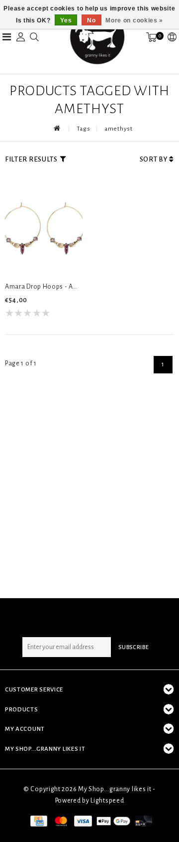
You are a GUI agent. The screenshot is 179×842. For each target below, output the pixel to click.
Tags (83, 129)
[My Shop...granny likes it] (96, 37)
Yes (66, 20)
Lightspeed (107, 800)
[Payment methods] (38, 820)
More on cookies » (134, 20)
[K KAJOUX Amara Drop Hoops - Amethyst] (44, 226)
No (91, 20)
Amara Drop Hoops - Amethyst (44, 286)
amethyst (118, 129)
